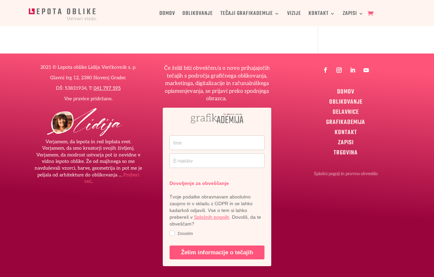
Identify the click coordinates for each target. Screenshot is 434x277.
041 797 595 (107, 88)
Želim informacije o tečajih (217, 252)
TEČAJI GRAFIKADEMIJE (246, 14)
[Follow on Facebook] (325, 70)
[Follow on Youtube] (366, 70)
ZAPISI (350, 14)
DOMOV (167, 14)
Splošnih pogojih (211, 217)
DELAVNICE (346, 111)
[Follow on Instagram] (339, 70)
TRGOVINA (346, 151)
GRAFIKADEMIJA (345, 121)
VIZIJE (294, 14)
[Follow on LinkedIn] (352, 70)
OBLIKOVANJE (197, 14)
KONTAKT (319, 14)
